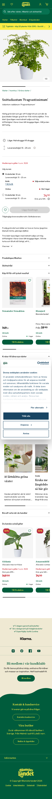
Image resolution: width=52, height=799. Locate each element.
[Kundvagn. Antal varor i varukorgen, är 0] (46, 4)
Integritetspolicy (19, 785)
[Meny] (4, 4)
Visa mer (6, 246)
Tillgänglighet (42, 785)
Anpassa (24, 425)
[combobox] (28, 11)
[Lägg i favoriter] (5, 210)
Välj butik (9, 184)
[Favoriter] (12, 4)
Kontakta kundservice (26, 717)
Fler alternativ (37, 407)
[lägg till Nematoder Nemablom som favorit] (29, 280)
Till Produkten (22, 342)
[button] (26, 258)
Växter (5, 90)
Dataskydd (31, 785)
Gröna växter (24, 90)
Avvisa (26, 433)
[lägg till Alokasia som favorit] (29, 530)
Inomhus (13, 90)
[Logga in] (40, 4)
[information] (48, 199)
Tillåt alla (26, 416)
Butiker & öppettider (26, 741)
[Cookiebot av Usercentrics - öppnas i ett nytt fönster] (37, 363)
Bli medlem (26, 678)
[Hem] (26, 4)
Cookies (8, 785)
